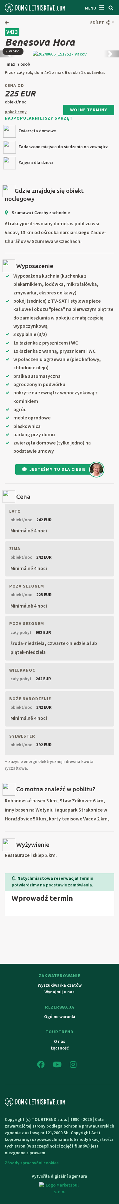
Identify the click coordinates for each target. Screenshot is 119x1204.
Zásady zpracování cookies (32, 1163)
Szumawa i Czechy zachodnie (40, 212)
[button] (102, 22)
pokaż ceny (16, 112)
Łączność (60, 1048)
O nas (59, 1041)
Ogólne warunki (59, 1016)
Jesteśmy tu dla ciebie (58, 469)
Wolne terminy (88, 110)
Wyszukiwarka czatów (60, 985)
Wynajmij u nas (59, 992)
